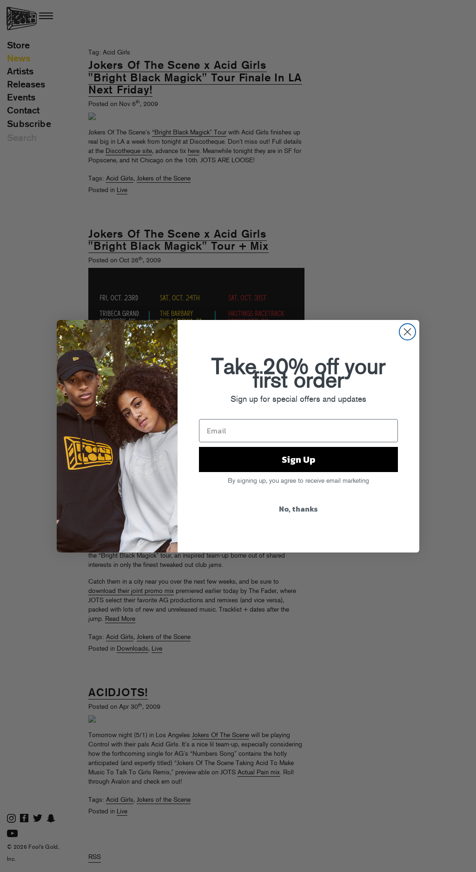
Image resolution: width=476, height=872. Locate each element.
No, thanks (298, 508)
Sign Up (298, 459)
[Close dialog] (407, 332)
